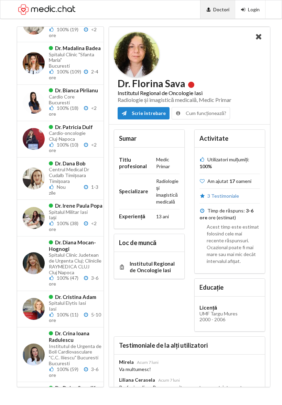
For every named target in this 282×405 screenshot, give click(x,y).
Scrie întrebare (148, 113)
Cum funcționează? (205, 113)
